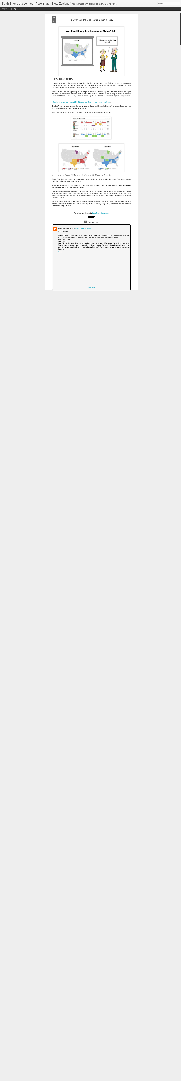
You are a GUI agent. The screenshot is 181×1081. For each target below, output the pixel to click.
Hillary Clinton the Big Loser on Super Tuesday (91, 19)
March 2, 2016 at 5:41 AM (83, 228)
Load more (91, 287)
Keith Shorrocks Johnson (100, 213)
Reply (59, 252)
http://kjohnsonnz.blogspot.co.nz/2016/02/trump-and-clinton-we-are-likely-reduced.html (81, 102)
